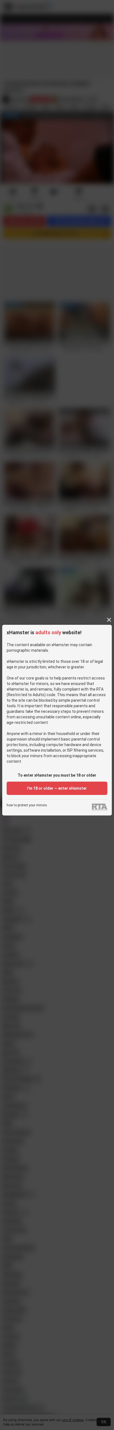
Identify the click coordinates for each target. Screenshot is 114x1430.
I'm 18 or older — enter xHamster (57, 788)
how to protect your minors (27, 805)
